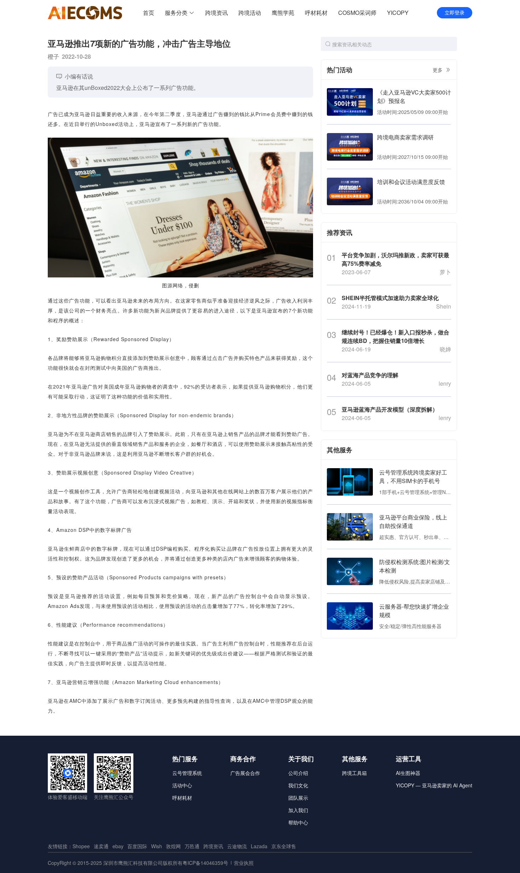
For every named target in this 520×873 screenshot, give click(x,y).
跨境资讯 (213, 846)
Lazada (259, 846)
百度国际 (137, 846)
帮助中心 (298, 822)
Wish (156, 846)
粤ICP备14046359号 (205, 863)
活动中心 (182, 785)
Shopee (81, 846)
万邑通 (192, 846)
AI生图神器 (408, 772)
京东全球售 (283, 846)
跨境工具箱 (354, 772)
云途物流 (237, 846)
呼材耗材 (182, 797)
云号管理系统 (187, 772)
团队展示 (298, 797)
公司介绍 (298, 772)
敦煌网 (173, 846)
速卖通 (101, 846)
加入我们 (298, 810)
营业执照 (244, 863)
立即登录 (454, 13)
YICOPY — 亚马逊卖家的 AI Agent (434, 785)
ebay (117, 846)
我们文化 (298, 785)
